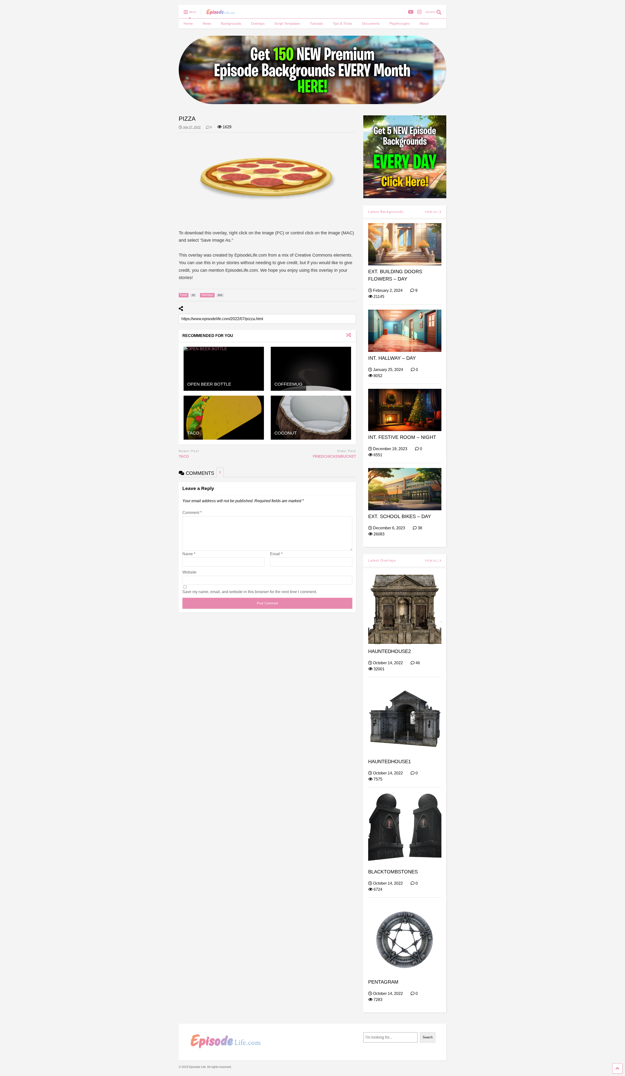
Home (188, 23)
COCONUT (285, 433)
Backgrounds (231, 23)
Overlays (258, 23)
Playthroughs (399, 23)
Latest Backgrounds (385, 212)
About (423, 23)
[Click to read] (224, 369)
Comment (192, 513)
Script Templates (287, 23)
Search (428, 1037)
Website (189, 572)
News (207, 23)
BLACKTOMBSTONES (393, 871)
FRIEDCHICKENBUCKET (334, 456)
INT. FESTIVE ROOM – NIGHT (402, 437)
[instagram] (419, 12)
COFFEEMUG (288, 384)
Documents (371, 23)
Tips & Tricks (342, 23)
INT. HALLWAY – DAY (392, 358)
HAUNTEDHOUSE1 (389, 761)
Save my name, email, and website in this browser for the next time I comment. (249, 592)
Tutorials (316, 23)
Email (276, 554)
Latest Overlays (382, 560)
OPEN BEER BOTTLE (209, 384)
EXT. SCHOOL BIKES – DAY (399, 516)
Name (188, 554)
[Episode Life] (218, 13)
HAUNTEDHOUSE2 (389, 651)
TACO (193, 433)
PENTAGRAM (383, 982)
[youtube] (411, 12)
